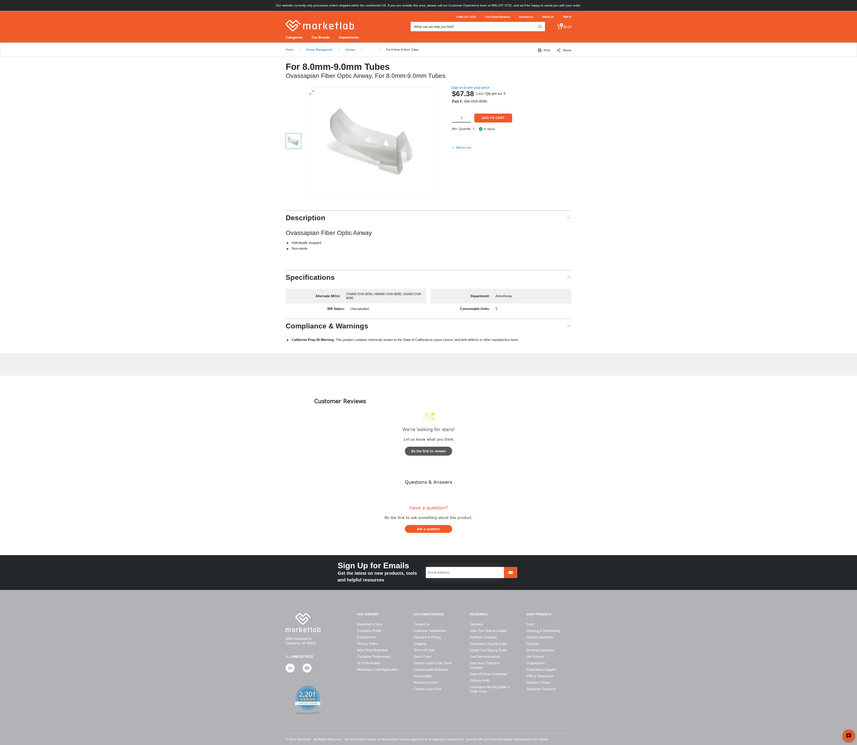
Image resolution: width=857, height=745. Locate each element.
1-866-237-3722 (301, 656)
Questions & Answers (428, 482)
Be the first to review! (428, 451)
